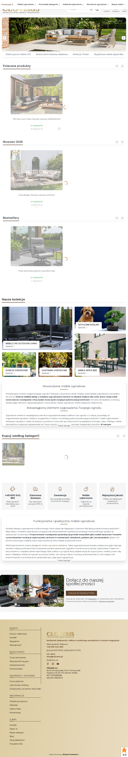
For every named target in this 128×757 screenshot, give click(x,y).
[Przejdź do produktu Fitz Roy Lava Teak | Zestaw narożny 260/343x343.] (37, 94)
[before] (4, 38)
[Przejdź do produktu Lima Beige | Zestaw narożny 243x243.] (37, 170)
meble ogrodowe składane (54, 545)
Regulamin (92, 599)
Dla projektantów (17, 740)
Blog (12, 736)
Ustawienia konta (17, 665)
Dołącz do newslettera (81, 593)
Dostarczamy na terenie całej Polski (25, 689)
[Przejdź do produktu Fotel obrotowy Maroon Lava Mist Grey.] (37, 246)
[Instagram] (53, 664)
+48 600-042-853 (55, 647)
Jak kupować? (16, 645)
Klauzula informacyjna (19, 661)
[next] (124, 38)
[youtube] (58, 664)
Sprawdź (9, 346)
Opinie (13, 729)
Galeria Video (15, 709)
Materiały (14, 705)
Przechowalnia (16, 669)
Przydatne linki (16, 744)
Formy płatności (17, 681)
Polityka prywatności (19, 701)
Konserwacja (15, 712)
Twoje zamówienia (18, 657)
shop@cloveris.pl (55, 656)
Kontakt (13, 637)
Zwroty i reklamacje (18, 634)
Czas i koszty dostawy (19, 685)
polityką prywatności (106, 601)
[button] (97, 9)
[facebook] (48, 664)
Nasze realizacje (17, 732)
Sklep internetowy (63, 754)
